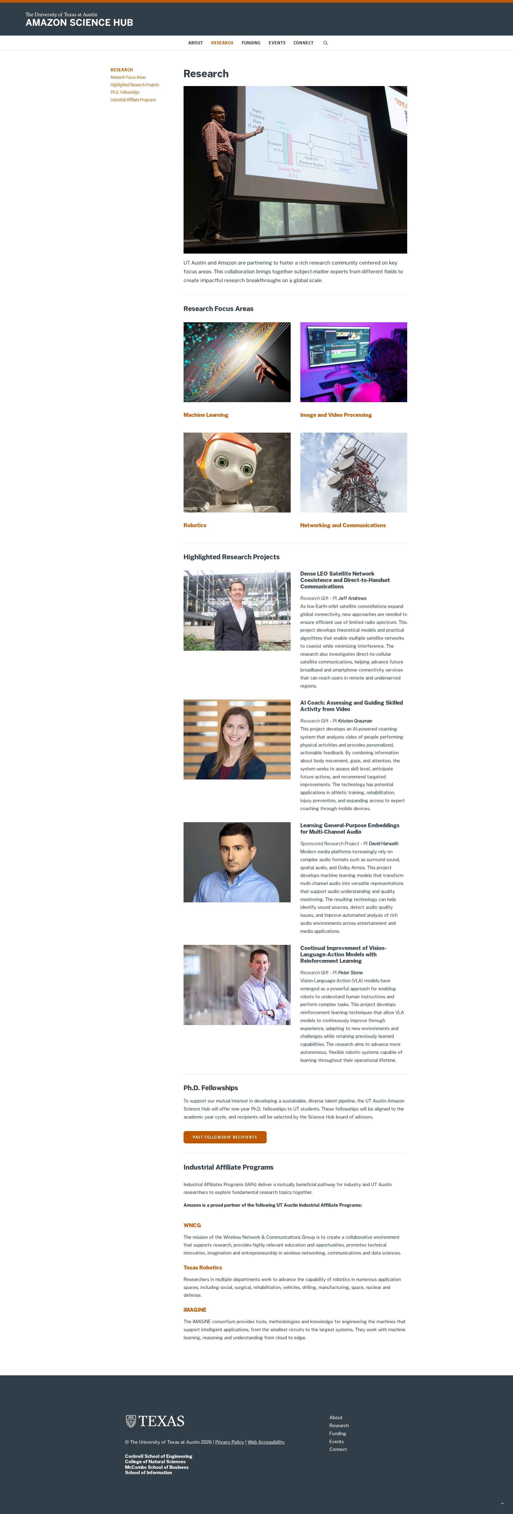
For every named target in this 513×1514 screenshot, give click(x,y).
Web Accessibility (266, 1442)
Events (277, 42)
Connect (304, 42)
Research (222, 42)
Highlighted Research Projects (135, 84)
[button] (325, 43)
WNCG (192, 1225)
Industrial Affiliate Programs (133, 99)
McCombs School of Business (157, 1467)
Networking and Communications (343, 525)
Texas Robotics (203, 1267)
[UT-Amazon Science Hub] (79, 19)
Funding (251, 42)
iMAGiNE (195, 1310)
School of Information (148, 1472)
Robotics (195, 525)
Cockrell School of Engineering (158, 1456)
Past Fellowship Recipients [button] (225, 1137)
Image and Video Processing (336, 415)
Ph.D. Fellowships (125, 92)
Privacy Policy (229, 1442)
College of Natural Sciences (155, 1461)
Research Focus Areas (128, 77)
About (195, 42)
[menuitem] (196, 43)
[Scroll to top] (502, 1502)
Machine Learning (206, 415)
